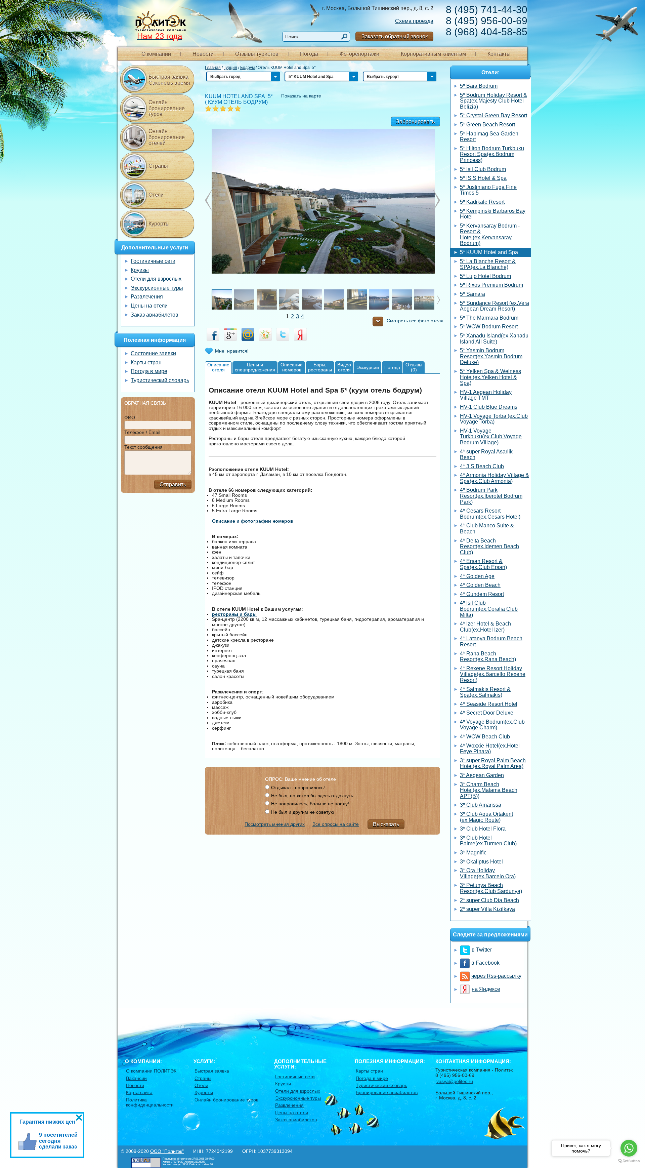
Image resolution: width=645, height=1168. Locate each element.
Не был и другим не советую (302, 812)
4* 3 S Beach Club (482, 466)
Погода (309, 54)
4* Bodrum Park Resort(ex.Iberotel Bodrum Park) (491, 496)
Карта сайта (139, 1092)
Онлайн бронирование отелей (166, 137)
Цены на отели (149, 306)
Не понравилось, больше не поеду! (310, 803)
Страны (158, 166)
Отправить (173, 484)
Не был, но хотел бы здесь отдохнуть (312, 795)
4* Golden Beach (480, 585)
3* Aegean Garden (482, 775)
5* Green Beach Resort (487, 124)
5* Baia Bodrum (479, 86)
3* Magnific (473, 852)
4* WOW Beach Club (485, 736)
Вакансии (136, 1078)
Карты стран (146, 362)
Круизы (140, 270)
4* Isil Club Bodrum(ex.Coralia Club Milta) (489, 608)
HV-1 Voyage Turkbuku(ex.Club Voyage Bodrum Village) (491, 436)
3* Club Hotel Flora (483, 829)
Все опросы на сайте (335, 824)
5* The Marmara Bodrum (489, 318)
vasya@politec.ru (454, 1081)
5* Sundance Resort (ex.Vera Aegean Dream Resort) (494, 306)
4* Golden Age (477, 576)
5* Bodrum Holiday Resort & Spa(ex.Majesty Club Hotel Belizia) (493, 101)
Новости (203, 54)
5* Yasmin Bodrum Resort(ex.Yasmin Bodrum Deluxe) (491, 356)
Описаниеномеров (292, 367)
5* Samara (472, 294)
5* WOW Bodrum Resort (489, 326)
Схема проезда (414, 21)
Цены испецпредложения (255, 367)
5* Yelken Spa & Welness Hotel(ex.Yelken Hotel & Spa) (490, 377)
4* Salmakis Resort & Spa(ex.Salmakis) (485, 692)
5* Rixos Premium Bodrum (491, 285)
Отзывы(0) (413, 367)
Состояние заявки (153, 353)
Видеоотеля (344, 367)
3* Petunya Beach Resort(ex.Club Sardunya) (491, 888)
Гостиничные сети (153, 261)
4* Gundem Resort (482, 594)
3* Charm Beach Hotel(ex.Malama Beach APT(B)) (488, 790)
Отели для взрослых (156, 279)
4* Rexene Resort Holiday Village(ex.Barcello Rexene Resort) (492, 674)
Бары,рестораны (320, 367)
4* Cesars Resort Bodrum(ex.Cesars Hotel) (490, 514)
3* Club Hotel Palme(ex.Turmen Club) (488, 841)
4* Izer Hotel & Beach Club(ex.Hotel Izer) (485, 627)
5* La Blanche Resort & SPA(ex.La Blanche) (488, 264)
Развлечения (147, 296)
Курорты (159, 224)
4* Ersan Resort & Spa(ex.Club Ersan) (483, 564)
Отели (156, 195)
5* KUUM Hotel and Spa (489, 252)
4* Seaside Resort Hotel (488, 704)
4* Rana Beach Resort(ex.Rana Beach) (488, 656)
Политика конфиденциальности (150, 1102)
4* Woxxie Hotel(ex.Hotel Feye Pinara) (490, 749)
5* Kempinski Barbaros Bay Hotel (492, 214)
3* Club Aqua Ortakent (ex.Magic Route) (486, 817)
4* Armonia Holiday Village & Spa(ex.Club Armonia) (494, 478)
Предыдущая (436, 200)
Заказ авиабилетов (154, 315)
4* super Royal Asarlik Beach (486, 454)
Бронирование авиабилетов (387, 1092)
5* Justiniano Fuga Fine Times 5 (488, 190)
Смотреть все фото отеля (415, 320)
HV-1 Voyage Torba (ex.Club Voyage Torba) (494, 419)
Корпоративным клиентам (433, 54)
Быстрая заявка (212, 1071)
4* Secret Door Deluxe (486, 713)
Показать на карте (301, 95)
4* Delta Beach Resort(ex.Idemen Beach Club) (489, 546)
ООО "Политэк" (167, 1151)
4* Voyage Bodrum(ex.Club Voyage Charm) (492, 725)
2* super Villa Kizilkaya (487, 909)
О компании (156, 54)
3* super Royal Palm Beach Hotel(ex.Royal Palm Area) (493, 763)
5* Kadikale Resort (482, 202)
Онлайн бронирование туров (166, 108)
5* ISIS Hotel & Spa (483, 178)
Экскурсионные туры (157, 288)
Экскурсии (367, 367)
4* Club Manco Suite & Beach (487, 528)
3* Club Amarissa (480, 805)
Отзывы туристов (256, 54)
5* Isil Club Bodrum (483, 169)
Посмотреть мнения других (275, 824)
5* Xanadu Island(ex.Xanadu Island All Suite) (494, 339)
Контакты (499, 54)
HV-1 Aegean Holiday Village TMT (486, 395)
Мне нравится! (232, 351)
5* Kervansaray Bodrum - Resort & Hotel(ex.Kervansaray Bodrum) (490, 234)
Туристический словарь (160, 380)
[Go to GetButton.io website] (629, 1161)
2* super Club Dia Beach (489, 900)
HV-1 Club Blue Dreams (488, 407)
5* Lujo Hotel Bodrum (485, 276)
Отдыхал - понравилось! (298, 787)
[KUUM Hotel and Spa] (322, 200)
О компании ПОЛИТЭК (151, 1071)
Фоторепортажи (359, 54)
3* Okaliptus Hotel (481, 861)
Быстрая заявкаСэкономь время (169, 80)
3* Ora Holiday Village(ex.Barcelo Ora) (488, 873)
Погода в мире (149, 371)
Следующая (208, 200)
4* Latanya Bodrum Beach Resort (491, 641)
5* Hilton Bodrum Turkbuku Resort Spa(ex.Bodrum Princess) (492, 154)
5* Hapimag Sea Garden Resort (489, 137)
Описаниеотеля (218, 367)
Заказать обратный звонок (394, 36)
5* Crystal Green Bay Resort (493, 115)
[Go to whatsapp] (628, 1148)
